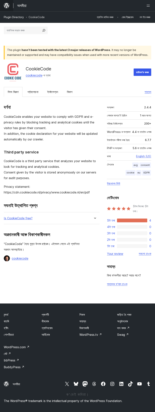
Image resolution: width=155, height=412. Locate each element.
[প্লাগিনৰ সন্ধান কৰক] (44, 30)
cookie (130, 172)
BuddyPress (14, 367)
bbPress (11, 360)
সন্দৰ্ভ (6, 315)
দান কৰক (123, 328)
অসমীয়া (16, 384)
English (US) (143, 156)
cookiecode (34, 75)
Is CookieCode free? (18, 218)
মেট (7, 354)
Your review (115, 254)
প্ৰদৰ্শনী (45, 315)
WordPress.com (16, 347)
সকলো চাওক (145, 254)
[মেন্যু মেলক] (149, 5)
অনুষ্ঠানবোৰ (122, 321)
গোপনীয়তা (9, 335)
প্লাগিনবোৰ (47, 328)
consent (145, 165)
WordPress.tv (90, 335)
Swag (123, 335)
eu (138, 172)
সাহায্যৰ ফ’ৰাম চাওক (117, 284)
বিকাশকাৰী (84, 328)
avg (135, 165)
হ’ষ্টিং (6, 328)
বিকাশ (69, 92)
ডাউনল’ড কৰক (142, 72)
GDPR (146, 172)
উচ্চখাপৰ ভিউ (113, 183)
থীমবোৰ (45, 321)
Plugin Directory (14, 17)
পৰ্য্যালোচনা (32, 92)
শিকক (82, 315)
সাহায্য (148, 92)
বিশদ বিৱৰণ (13, 92)
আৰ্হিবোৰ (46, 335)
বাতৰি (6, 321)
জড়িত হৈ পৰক (124, 315)
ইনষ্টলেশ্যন (52, 92)
